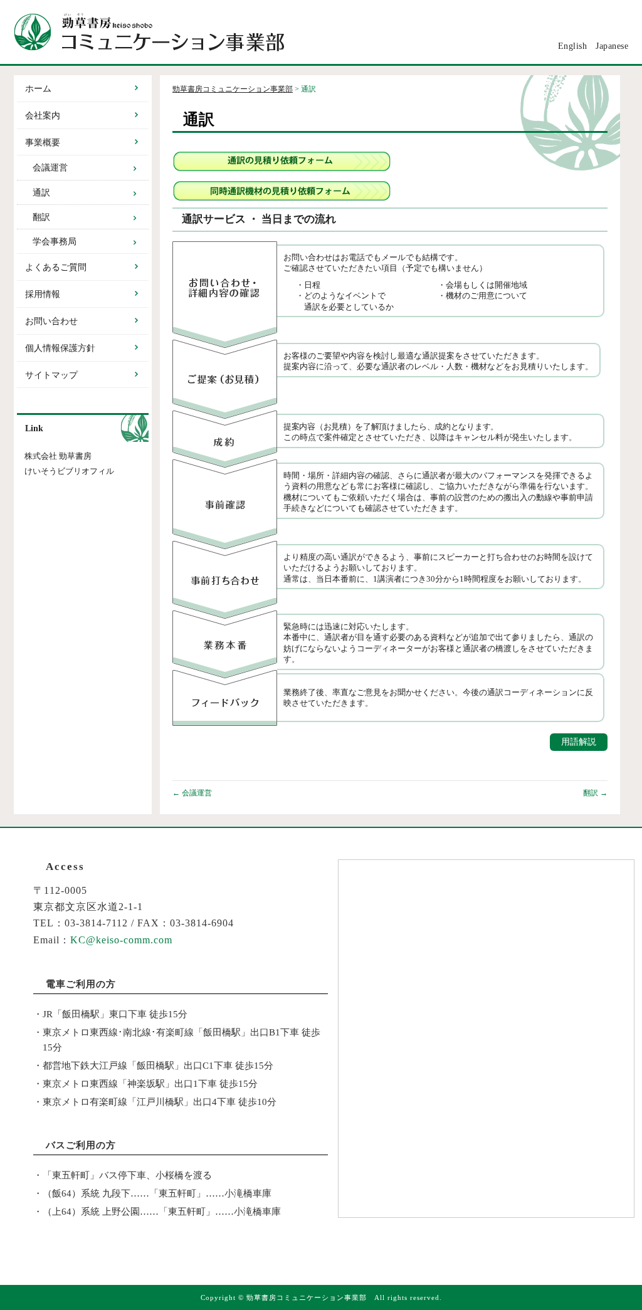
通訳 (41, 192)
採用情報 (42, 294)
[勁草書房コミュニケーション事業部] (321, 32)
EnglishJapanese (593, 46)
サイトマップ (51, 375)
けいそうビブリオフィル (69, 471)
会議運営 (192, 793)
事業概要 (42, 142)
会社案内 (42, 115)
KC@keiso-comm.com (121, 940)
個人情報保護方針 (60, 348)
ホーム (38, 88)
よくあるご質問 (56, 267)
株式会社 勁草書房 (58, 456)
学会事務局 (54, 241)
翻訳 (595, 793)
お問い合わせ (51, 321)
